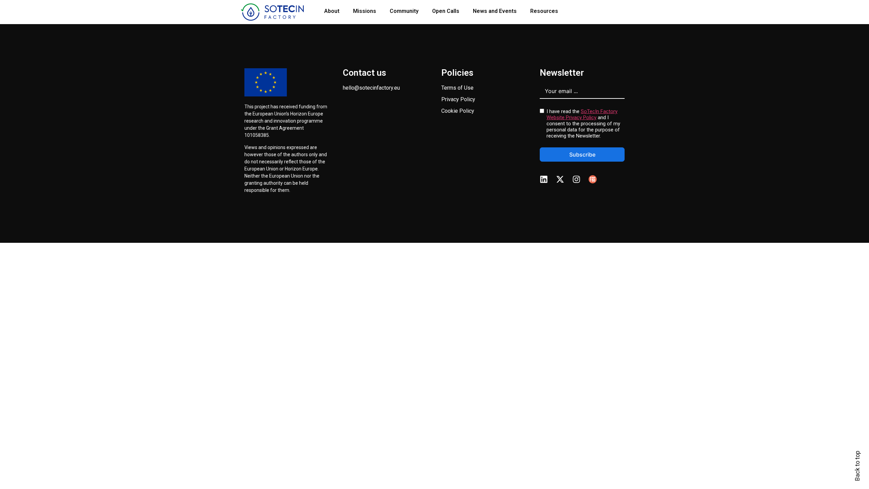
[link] (272, 12)
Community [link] (404, 11)
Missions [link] (364, 11)
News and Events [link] (495, 11)
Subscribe (582, 154)
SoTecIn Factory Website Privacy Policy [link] (582, 114)
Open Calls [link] (445, 11)
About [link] (331, 11)
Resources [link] (544, 11)
